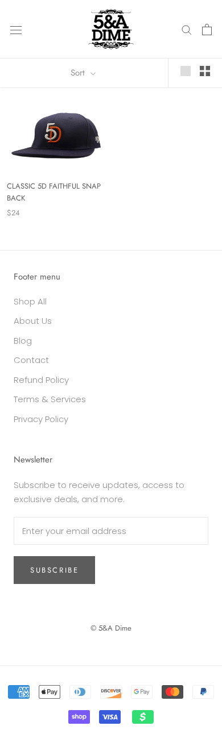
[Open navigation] (16, 29)
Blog (23, 341)
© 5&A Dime (111, 628)
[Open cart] (207, 29)
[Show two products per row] (205, 71)
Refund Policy (41, 380)
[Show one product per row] (185, 71)
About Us (33, 321)
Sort (79, 72)
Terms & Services (50, 399)
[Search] (187, 29)
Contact (31, 360)
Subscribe (54, 570)
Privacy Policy (41, 419)
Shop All (30, 301)
